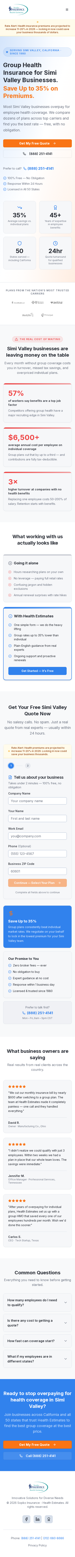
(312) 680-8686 (53, 1538)
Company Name (19, 793)
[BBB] (49, 1519)
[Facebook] (26, 1519)
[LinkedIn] (38, 1519)
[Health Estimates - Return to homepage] (17, 9)
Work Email (15, 828)
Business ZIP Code (21, 863)
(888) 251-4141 (40, 154)
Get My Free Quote (34, 143)
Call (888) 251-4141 (41, 1456)
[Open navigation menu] (67, 9)
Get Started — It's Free (37, 671)
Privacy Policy (37, 1545)
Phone (19, 846)
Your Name (16, 811)
